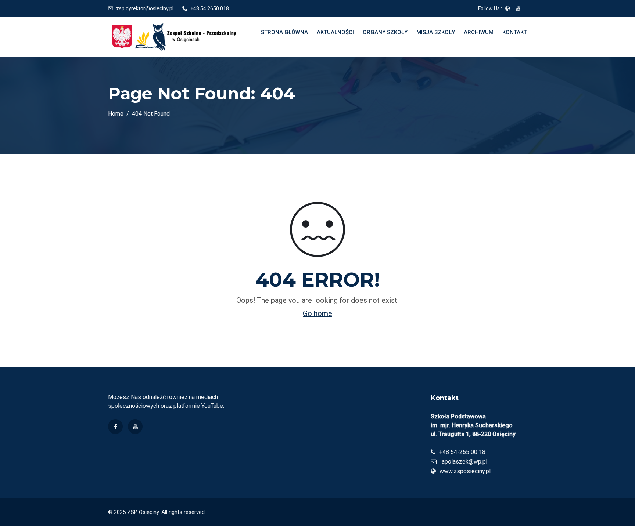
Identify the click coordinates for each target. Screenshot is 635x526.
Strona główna (284, 32)
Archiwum (479, 32)
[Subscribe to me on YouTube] (518, 8)
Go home (317, 313)
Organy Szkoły (385, 32)
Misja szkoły (435, 32)
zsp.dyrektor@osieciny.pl (144, 8)
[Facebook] (115, 426)
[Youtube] (135, 426)
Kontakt (514, 32)
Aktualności (335, 32)
